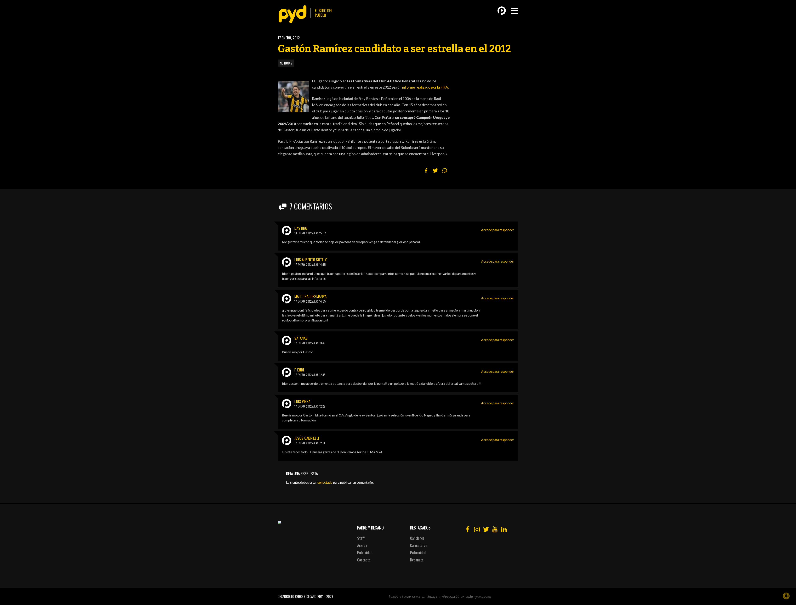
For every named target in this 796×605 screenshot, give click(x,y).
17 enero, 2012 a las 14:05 (310, 301)
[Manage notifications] (786, 596)
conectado (324, 482)
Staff (361, 538)
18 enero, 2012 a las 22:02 (310, 233)
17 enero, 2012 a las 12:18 (309, 443)
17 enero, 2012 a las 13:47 (309, 343)
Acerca (362, 545)
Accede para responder (497, 230)
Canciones (417, 538)
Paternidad (418, 552)
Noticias (286, 63)
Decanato (416, 560)
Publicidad (364, 552)
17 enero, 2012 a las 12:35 (309, 374)
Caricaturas (418, 545)
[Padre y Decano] (307, 14)
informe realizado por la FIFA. (425, 87)
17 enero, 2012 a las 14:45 (310, 264)
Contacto (363, 560)
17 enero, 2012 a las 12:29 (309, 406)
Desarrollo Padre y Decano (297, 596)
